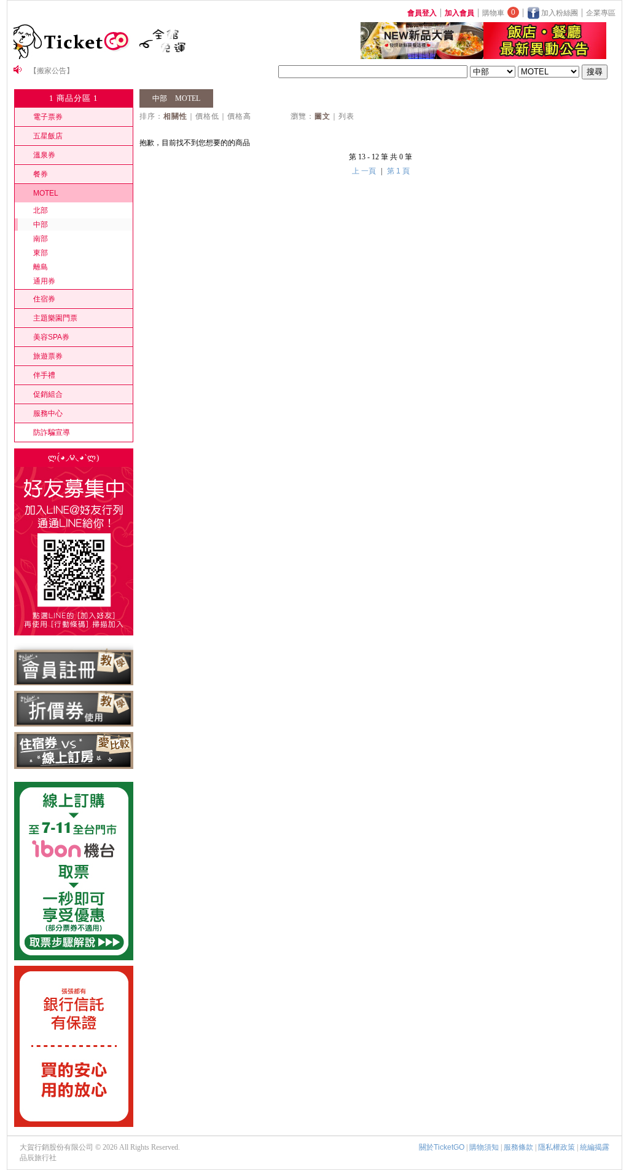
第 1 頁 (398, 171)
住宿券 (44, 299)
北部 (40, 210)
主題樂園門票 (55, 318)
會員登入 (422, 13)
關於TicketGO (441, 1147)
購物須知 (484, 1147)
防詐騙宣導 (51, 432)
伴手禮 (44, 375)
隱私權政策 (556, 1147)
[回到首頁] (73, 56)
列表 (346, 116)
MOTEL (45, 193)
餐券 (40, 174)
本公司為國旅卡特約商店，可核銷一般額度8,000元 (112, 71)
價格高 (239, 116)
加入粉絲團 (558, 13)
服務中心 (48, 413)
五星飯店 (48, 136)
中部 (40, 224)
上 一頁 (364, 171)
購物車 (498, 13)
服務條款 (518, 1147)
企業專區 (600, 13)
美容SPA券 (51, 337)
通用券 (44, 281)
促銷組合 (48, 394)
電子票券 (48, 117)
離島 (40, 267)
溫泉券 (44, 155)
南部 (40, 238)
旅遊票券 (48, 356)
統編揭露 (594, 1147)
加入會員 (459, 13)
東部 (40, 253)
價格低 (207, 116)
